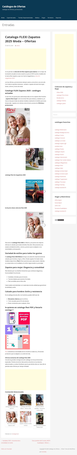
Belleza (37, 18)
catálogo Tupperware (61, 179)
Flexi (6, 351)
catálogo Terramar (60, 182)
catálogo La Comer (60, 141)
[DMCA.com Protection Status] (59, 220)
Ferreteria (50, 18)
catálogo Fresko (59, 149)
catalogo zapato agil (60, 143)
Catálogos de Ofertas (13, 6)
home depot (58, 203)
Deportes (58, 18)
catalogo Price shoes (63, 95)
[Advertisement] (25, 59)
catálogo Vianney (60, 185)
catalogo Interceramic (61, 157)
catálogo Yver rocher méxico (63, 160)
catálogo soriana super (61, 174)
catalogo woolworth (60, 211)
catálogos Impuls (59, 152)
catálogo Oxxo (59, 165)
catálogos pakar (61, 103)
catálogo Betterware (60, 130)
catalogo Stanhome (60, 176)
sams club (57, 205)
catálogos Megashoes (61, 163)
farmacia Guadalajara (61, 208)
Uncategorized (15, 434)
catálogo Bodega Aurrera (62, 132)
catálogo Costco (59, 135)
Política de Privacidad (6, 449)
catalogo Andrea (61, 101)
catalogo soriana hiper (61, 171)
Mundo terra (60, 98)
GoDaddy (44, 451)
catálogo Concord (60, 138)
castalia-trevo (58, 146)
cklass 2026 (60, 92)
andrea (18, 45)
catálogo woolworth (61, 187)
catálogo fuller (59, 168)
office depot (58, 200)
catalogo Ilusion (59, 154)
